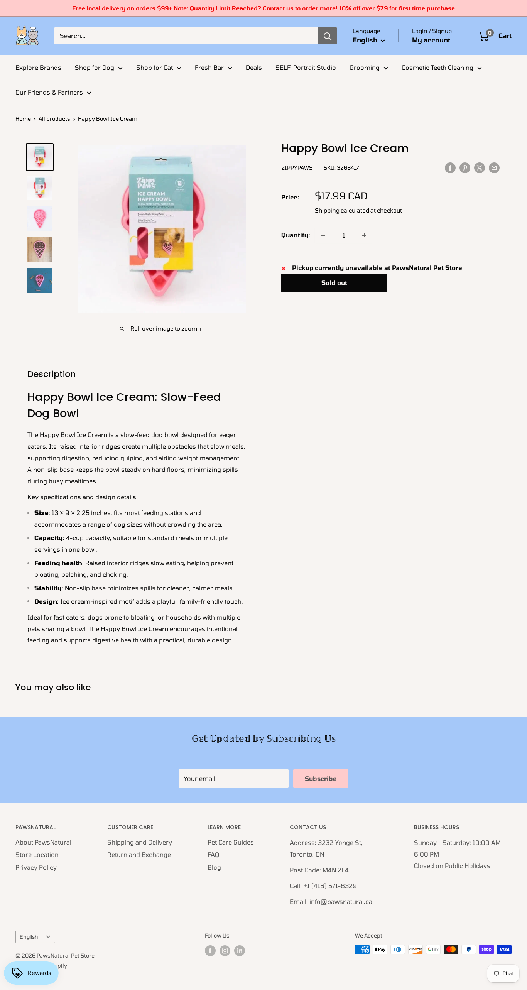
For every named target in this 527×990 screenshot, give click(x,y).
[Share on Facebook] (450, 167)
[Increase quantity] (364, 235)
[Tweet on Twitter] (479, 167)
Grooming (365, 67)
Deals (254, 67)
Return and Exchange (139, 854)
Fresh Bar (209, 67)
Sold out (334, 283)
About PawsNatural (43, 842)
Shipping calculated (342, 210)
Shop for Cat (154, 67)
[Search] (327, 35)
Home (23, 118)
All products (54, 118)
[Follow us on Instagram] (225, 950)
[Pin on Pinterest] (464, 167)
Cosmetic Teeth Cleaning (437, 67)
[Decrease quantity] (323, 235)
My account (431, 40)
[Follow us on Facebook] (210, 950)
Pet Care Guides (231, 842)
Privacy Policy (36, 867)
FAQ (213, 854)
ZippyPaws (296, 168)
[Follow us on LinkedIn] (239, 950)
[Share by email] (494, 167)
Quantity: (295, 235)
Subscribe (321, 778)
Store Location (37, 854)
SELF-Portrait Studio (305, 67)
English (29, 936)
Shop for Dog (94, 67)
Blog (214, 867)
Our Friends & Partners (49, 92)
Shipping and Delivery (139, 842)
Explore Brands (38, 67)
